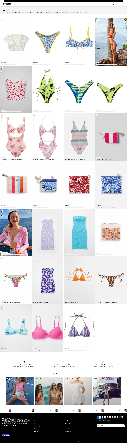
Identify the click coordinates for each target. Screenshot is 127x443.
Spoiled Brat (6, 441)
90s (6, 420)
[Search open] (119, 4)
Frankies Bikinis (26, 12)
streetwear (9, 420)
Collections (6, 8)
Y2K (3, 420)
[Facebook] (2, 425)
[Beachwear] (49, 391)
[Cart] (124, 4)
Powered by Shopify (10, 441)
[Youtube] (7, 425)
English (120, 441)
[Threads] (13, 425)
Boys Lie (8, 421)
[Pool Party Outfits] (78, 391)
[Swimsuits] (107, 391)
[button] (9, 16)
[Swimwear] (20, 391)
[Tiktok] (9, 425)
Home (3, 8)
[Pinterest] (15, 425)
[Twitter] (11, 425)
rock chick (12, 420)
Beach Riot (22, 12)
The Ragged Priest (14, 421)
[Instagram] (4, 425)
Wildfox (19, 421)
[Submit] (124, 426)
